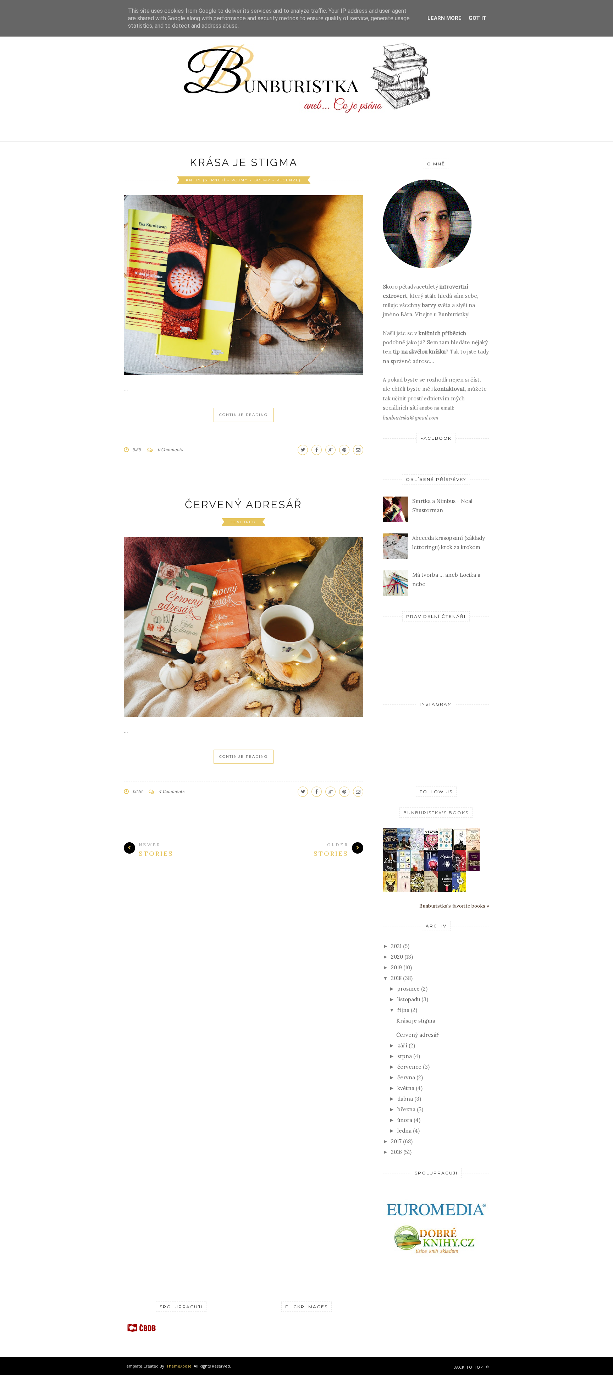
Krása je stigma (244, 162)
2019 (396, 967)
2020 (397, 956)
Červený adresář (243, 504)
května (405, 1088)
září (402, 1045)
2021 (396, 946)
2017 (396, 1141)
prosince (408, 988)
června (406, 1077)
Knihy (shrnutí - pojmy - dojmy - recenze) (243, 180)
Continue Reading (243, 414)
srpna (404, 1056)
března (406, 1109)
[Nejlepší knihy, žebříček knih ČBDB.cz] (141, 1331)
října (403, 1010)
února (404, 1120)
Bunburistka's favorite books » (454, 906)
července (409, 1066)
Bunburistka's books (436, 812)
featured (243, 522)
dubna (405, 1098)
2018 (396, 978)
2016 (396, 1152)
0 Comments (170, 449)
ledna (404, 1130)
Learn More (444, 18)
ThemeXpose (179, 1366)
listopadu (408, 999)
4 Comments (171, 791)
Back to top (469, 1367)
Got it (478, 18)
